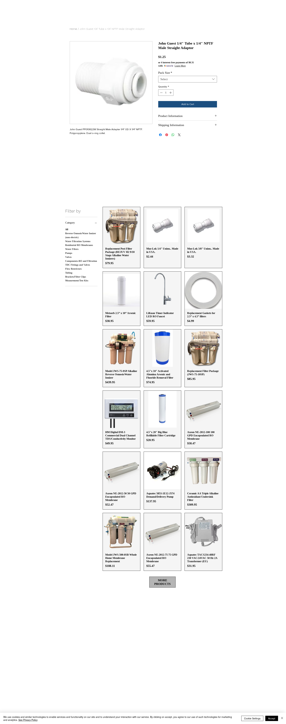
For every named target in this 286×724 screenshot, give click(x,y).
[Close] (282, 718)
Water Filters (71, 249)
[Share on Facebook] (160, 135)
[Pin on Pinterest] (167, 135)
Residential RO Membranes (79, 245)
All (66, 229)
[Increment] (171, 93)
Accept (271, 718)
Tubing (68, 273)
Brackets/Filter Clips (75, 277)
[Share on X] (179, 135)
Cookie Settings (252, 718)
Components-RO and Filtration (81, 261)
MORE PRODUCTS (162, 582)
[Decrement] (161, 93)
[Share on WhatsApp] (173, 135)
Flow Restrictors (73, 269)
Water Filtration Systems (77, 241)
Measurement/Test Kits (76, 280)
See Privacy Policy (28, 720)
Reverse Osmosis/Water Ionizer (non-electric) (80, 235)
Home (73, 28)
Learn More (180, 66)
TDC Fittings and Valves (77, 265)
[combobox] (187, 79)
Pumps (68, 253)
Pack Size (165, 72)
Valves (68, 257)
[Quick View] (121, 225)
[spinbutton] (166, 93)
